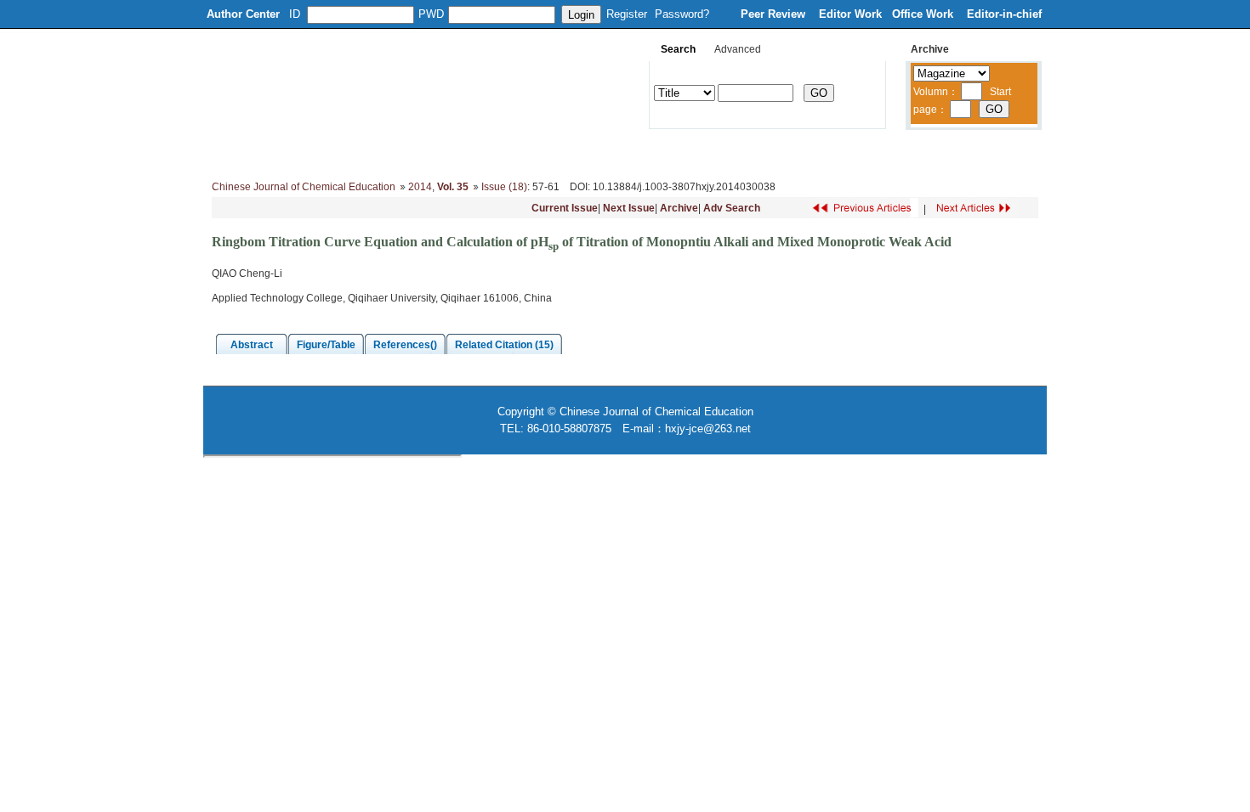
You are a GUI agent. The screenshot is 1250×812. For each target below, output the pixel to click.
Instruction (555, 153)
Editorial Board (369, 153)
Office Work (924, 14)
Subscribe (810, 153)
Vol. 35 (453, 187)
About (290, 153)
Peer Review (775, 14)
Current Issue (564, 208)
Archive (679, 208)
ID (294, 14)
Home (233, 153)
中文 (961, 153)
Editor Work (850, 14)
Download (732, 153)
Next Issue (629, 208)
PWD (431, 14)
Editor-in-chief (1004, 14)
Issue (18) (504, 187)
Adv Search (731, 208)
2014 (420, 187)
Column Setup (468, 153)
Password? (682, 14)
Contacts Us (892, 153)
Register (626, 14)
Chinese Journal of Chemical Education (303, 187)
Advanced (737, 49)
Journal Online (644, 153)
